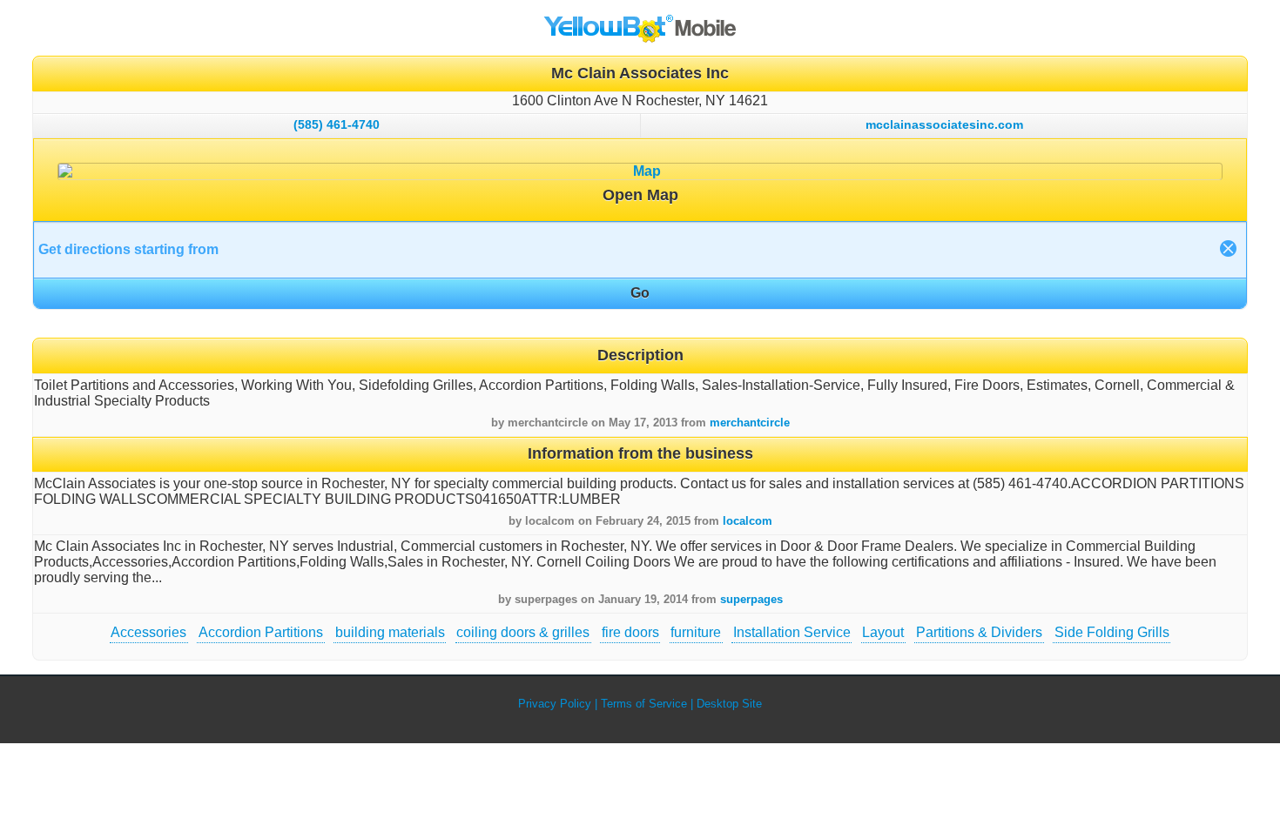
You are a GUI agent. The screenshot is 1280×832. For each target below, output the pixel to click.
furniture (695, 632)
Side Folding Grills (1111, 632)
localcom (747, 520)
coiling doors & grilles (522, 632)
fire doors (630, 632)
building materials (390, 632)
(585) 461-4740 (336, 124)
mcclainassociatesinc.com (944, 124)
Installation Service (792, 632)
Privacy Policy (554, 703)
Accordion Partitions (261, 632)
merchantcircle (750, 422)
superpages (751, 599)
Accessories (148, 632)
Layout (883, 632)
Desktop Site (729, 703)
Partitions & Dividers (979, 632)
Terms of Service (644, 703)
